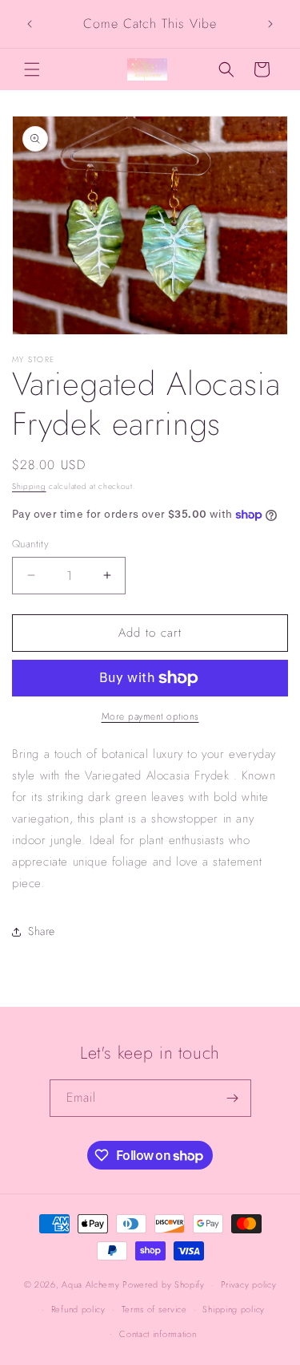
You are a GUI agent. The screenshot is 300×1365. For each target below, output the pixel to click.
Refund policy (78, 1309)
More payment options (150, 716)
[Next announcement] (270, 23)
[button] (32, 69)
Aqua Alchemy (90, 1284)
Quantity (30, 543)
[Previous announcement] (29, 23)
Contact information (157, 1334)
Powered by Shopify (163, 1284)
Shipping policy (233, 1309)
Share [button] (41, 931)
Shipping (29, 486)
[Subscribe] (232, 1098)
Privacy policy (249, 1284)
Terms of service (154, 1309)
